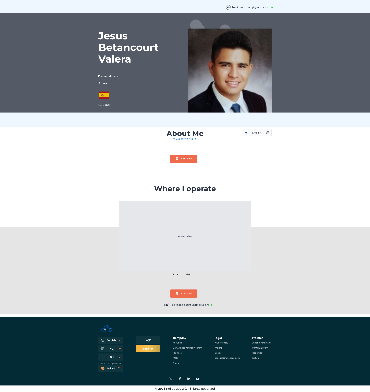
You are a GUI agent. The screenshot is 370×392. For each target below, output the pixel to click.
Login (148, 340)
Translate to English (185, 139)
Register (148, 348)
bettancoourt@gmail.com (251, 7)
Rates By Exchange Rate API (109, 363)
